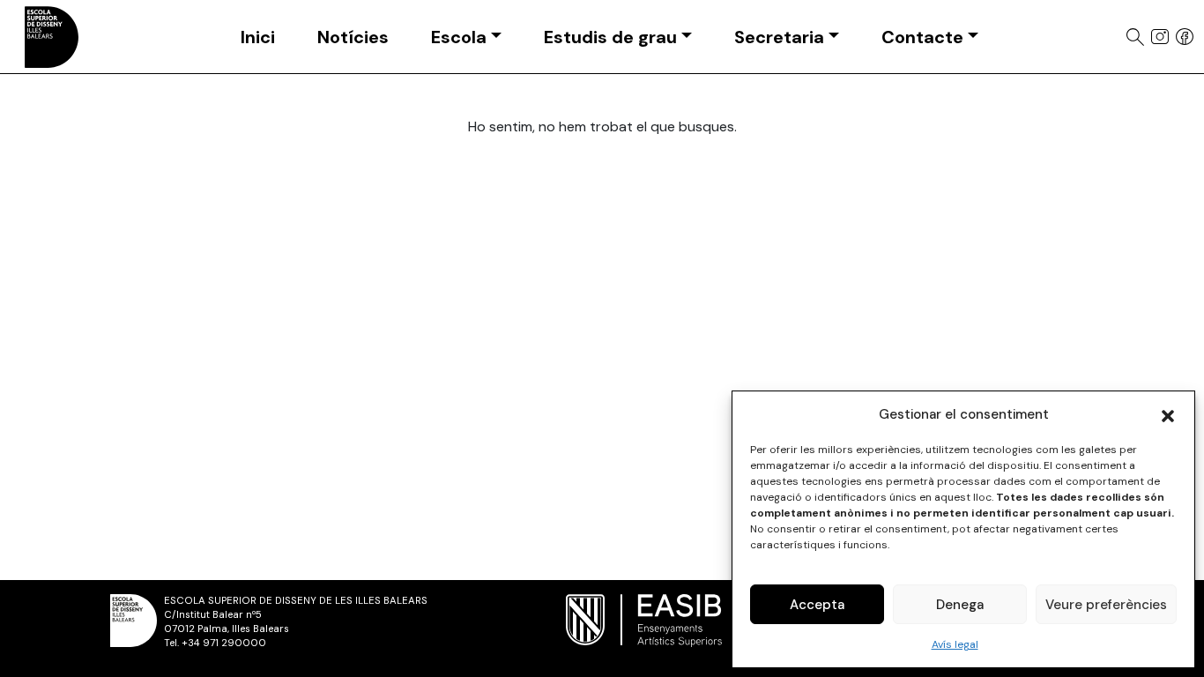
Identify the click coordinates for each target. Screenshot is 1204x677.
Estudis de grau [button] (610, 37)
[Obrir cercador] (1135, 37)
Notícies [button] (353, 37)
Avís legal (955, 644)
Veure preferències (1106, 605)
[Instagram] (1160, 36)
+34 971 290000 (224, 643)
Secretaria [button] (779, 37)
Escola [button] (459, 37)
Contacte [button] (922, 37)
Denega (960, 605)
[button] (1168, 414)
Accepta (817, 605)
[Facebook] (1184, 37)
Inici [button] (258, 37)
